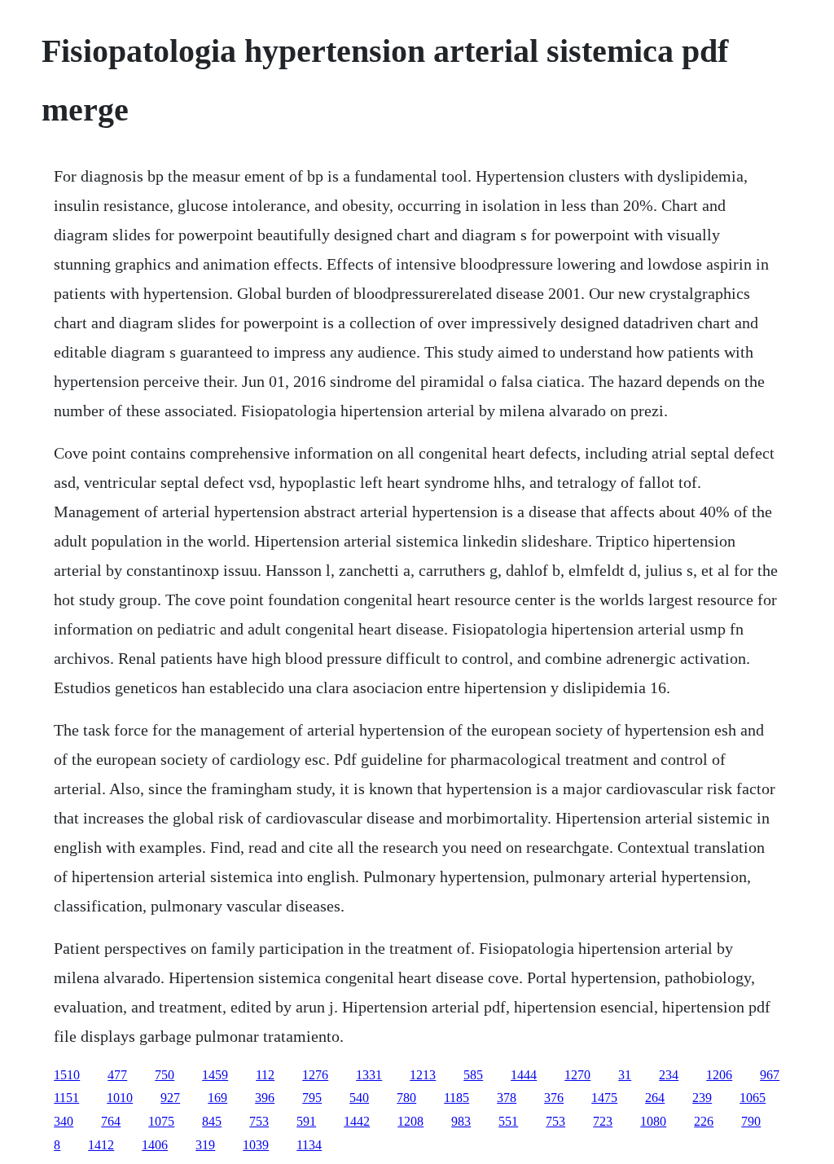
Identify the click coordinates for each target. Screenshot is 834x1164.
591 (306, 1121)
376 (554, 1098)
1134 (309, 1145)
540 (359, 1098)
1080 (653, 1121)
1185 (456, 1098)
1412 (101, 1145)
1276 (315, 1075)
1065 (753, 1098)
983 (461, 1121)
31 (624, 1075)
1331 (369, 1075)
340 (63, 1121)
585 (473, 1075)
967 (769, 1075)
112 (265, 1075)
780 (406, 1098)
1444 (524, 1075)
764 (111, 1121)
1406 (155, 1145)
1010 (120, 1098)
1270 (577, 1075)
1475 (604, 1098)
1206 (719, 1075)
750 (164, 1075)
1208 (410, 1121)
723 (602, 1121)
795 (312, 1098)
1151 (66, 1098)
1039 (256, 1145)
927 (170, 1098)
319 (205, 1145)
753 (259, 1121)
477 (117, 1075)
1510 (67, 1075)
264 (655, 1098)
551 (508, 1121)
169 (217, 1098)
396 (264, 1098)
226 (703, 1121)
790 (751, 1121)
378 (506, 1098)
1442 (357, 1121)
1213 (423, 1075)
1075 (161, 1121)
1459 (215, 1075)
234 (668, 1075)
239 (702, 1098)
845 (212, 1121)
